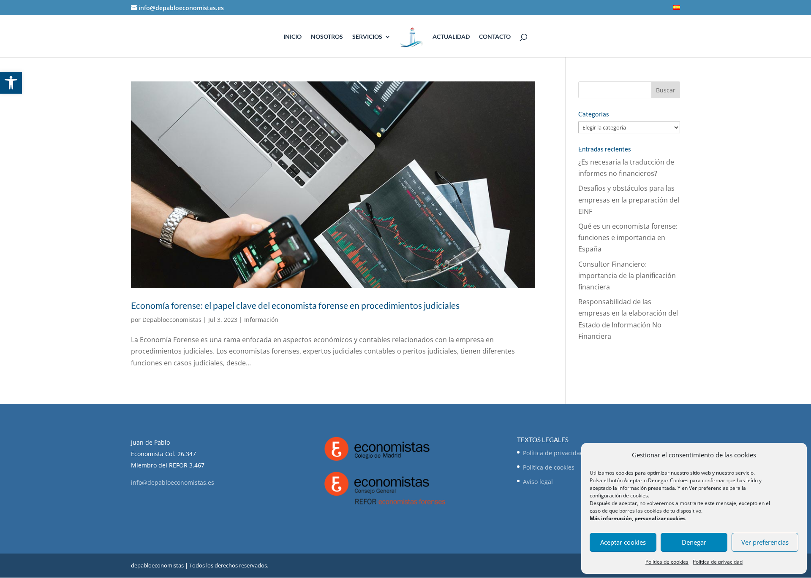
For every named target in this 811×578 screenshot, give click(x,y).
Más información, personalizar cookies (638, 518)
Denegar (694, 542)
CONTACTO (495, 37)
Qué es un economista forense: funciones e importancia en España (628, 237)
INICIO (292, 37)
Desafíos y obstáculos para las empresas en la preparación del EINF (628, 200)
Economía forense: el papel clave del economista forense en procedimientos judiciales (295, 305)
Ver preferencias (765, 542)
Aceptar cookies (623, 542)
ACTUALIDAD (451, 37)
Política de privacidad (718, 561)
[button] (11, 83)
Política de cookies (667, 561)
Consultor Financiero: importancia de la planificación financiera (627, 275)
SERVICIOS (367, 37)
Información (261, 320)
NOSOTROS (327, 37)
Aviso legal (538, 482)
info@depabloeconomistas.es (172, 482)
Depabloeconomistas (171, 320)
